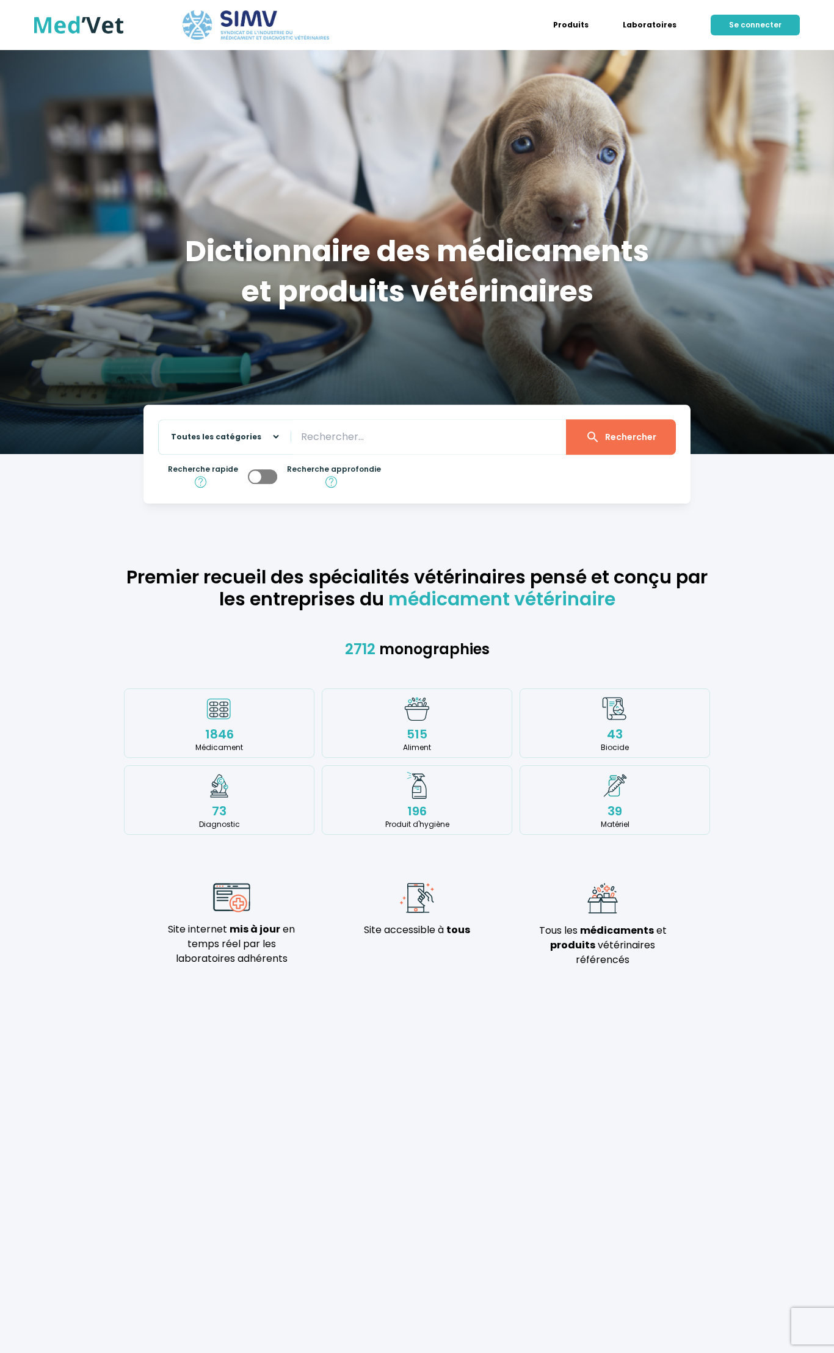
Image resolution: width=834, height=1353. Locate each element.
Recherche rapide (203, 469)
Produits (571, 25)
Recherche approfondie (334, 469)
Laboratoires (649, 25)
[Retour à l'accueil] (79, 25)
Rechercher (630, 437)
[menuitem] (571, 25)
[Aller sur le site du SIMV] (256, 25)
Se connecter (755, 25)
